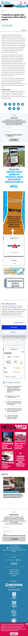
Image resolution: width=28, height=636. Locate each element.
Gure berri (20, 456)
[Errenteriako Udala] (14, 595)
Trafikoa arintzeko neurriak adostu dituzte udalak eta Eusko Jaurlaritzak (14, 410)
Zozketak (20, 458)
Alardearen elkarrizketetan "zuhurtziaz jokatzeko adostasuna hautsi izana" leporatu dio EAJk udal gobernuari (14, 389)
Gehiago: (7, 376)
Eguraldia (14, 349)
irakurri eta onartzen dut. (14, 135)
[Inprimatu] (18, 108)
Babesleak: (14, 581)
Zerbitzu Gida (14, 238)
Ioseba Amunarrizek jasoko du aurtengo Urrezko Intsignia (12, 417)
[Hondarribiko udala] (14, 604)
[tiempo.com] (23, 351)
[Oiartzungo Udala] (14, 621)
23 (23, 340)
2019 (22, 30)
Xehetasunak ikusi (19, 322)
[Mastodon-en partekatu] (14, 104)
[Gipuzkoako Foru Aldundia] (14, 587)
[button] (16, 377)
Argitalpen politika (14, 569)
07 (25, 30)
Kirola (3, 10)
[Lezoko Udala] (14, 613)
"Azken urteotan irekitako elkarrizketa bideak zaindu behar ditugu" (14, 403)
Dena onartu (14, 327)
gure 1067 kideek (10, 306)
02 (24, 30)
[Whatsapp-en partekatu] (9, 108)
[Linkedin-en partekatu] (14, 108)
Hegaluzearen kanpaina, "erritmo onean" (13, 396)
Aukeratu (13, 332)
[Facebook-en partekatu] (5, 104)
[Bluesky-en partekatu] (18, 104)
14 (17, 337)
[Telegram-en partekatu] (22, 104)
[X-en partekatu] (9, 104)
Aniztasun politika (14, 571)
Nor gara (20, 466)
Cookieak (14, 575)
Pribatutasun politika (14, 573)
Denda (20, 462)
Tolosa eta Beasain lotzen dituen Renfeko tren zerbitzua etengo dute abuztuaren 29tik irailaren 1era (13, 496)
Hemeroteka (20, 464)
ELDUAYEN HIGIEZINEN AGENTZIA (14, 256)
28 (17, 342)
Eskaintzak (20, 460)
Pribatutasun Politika (12, 134)
